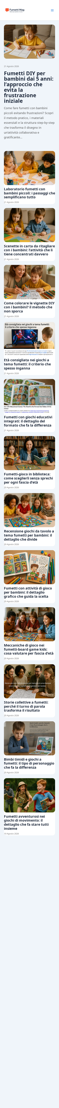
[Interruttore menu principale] (52, 10)
